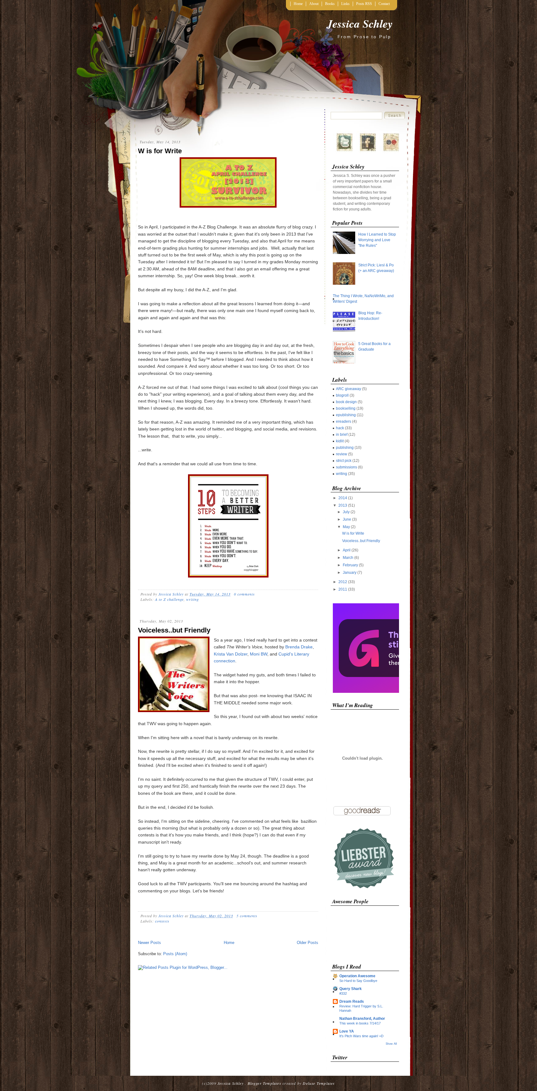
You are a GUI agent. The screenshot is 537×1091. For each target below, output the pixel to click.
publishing (345, 447)
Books (330, 4)
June (347, 519)
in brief (341, 434)
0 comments (244, 594)
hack (340, 428)
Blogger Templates (264, 1083)
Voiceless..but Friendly (174, 630)
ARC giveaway (348, 389)
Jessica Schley (360, 23)
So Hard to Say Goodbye (358, 981)
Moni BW (258, 653)
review (341, 454)
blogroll (342, 395)
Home (298, 4)
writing (192, 599)
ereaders (343, 421)
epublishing (346, 415)
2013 (343, 505)
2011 (343, 589)
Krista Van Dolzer (230, 653)
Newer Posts (149, 942)
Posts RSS (364, 4)
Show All (391, 1043)
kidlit (340, 441)
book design (346, 402)
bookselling (346, 408)
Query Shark (350, 989)
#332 (343, 993)
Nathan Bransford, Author (362, 1018)
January (350, 572)
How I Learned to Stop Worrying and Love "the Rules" (377, 240)
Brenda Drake (299, 646)
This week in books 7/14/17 (360, 1023)
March (348, 557)
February (351, 565)
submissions (346, 467)
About (314, 4)
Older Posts (307, 942)
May (347, 527)
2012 (343, 582)
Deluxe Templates (319, 1083)
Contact (384, 4)
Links (345, 4)
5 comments (246, 915)
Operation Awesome (357, 976)
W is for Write (160, 151)
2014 (343, 498)
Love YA (346, 1031)
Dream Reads (351, 1001)
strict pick (343, 460)
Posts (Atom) (175, 953)
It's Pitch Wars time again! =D (361, 1036)
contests (162, 920)
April (347, 550)
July (347, 512)
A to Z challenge (169, 599)
